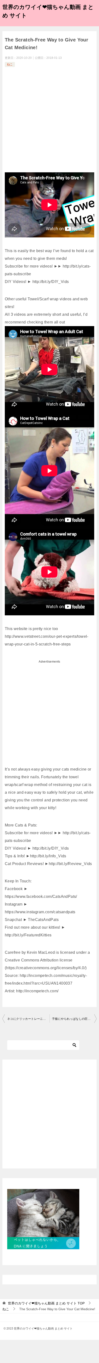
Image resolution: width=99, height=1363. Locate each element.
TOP (46, 1303)
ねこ (10, 64)
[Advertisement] (49, 120)
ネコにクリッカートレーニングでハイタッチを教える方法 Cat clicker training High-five (28, 1019)
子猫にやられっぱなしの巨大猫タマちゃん (74, 1019)
